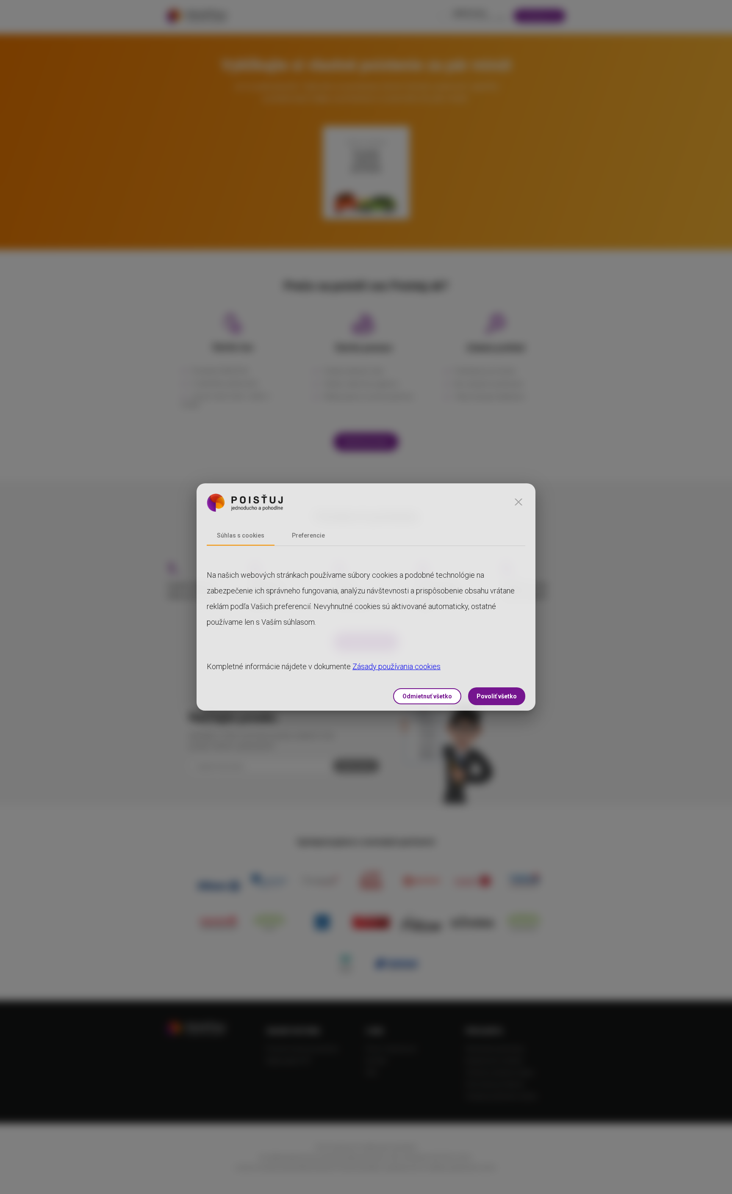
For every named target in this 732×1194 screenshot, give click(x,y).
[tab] (240, 535)
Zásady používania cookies (396, 666)
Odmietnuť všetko (427, 696)
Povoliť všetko (497, 696)
